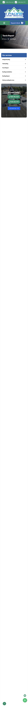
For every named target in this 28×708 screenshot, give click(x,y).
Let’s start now (12, 108)
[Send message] (25, 700)
